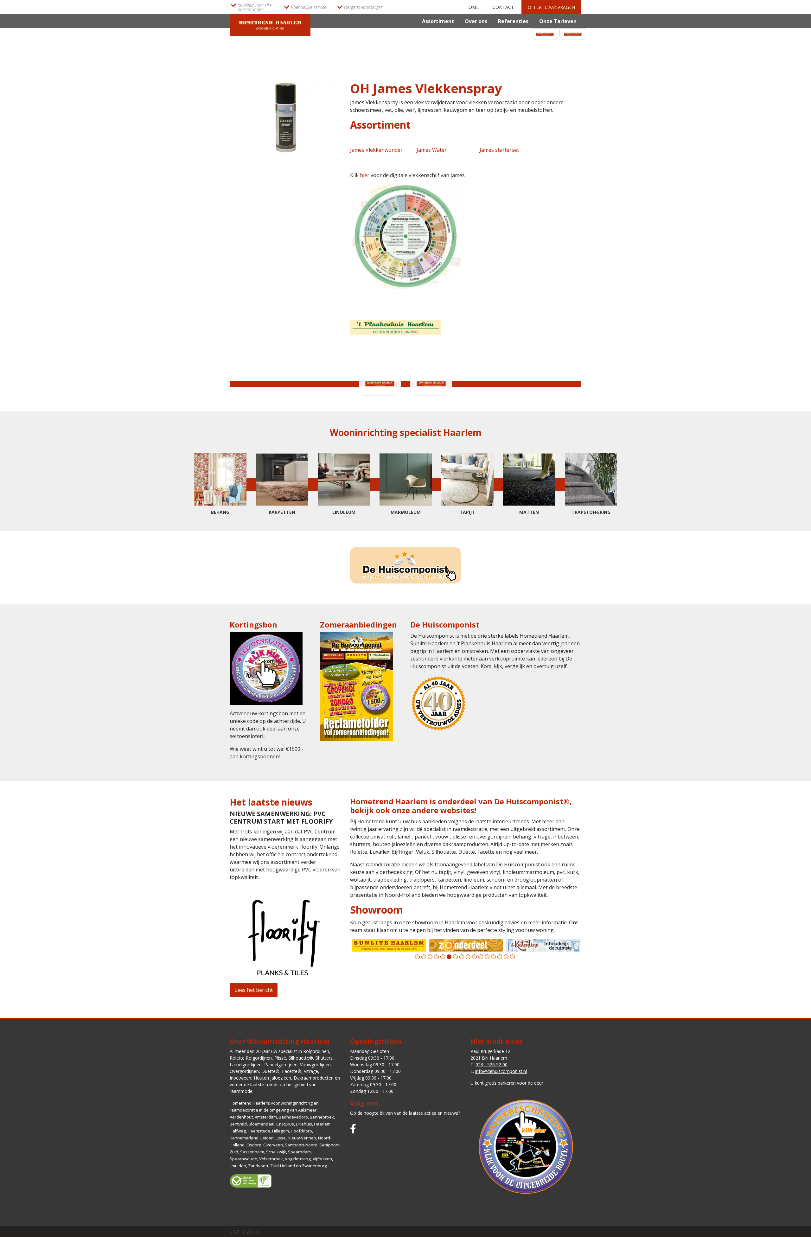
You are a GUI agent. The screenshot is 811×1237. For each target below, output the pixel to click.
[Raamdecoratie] (544, 33)
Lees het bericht (253, 989)
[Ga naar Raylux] (543, 945)
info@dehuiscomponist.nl (501, 1071)
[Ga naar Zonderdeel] (389, 945)
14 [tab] (499, 956)
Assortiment (438, 21)
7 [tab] (455, 956)
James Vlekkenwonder (376, 149)
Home (472, 7)
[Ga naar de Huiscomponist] (405, 565)
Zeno (252, 1231)
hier (365, 175)
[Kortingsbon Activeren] (266, 669)
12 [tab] (487, 956)
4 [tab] (436, 956)
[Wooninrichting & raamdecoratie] (572, 33)
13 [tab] (493, 956)
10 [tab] (474, 956)
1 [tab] (417, 956)
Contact (503, 7)
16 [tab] (512, 956)
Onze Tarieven (558, 21)
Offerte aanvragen (551, 7)
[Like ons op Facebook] (353, 1128)
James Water (431, 149)
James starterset (499, 149)
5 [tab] (442, 956)
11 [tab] (480, 956)
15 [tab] (506, 956)
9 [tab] (468, 956)
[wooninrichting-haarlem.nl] (270, 24)
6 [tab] (449, 956)
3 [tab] (430, 956)
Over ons (476, 21)
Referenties (513, 21)
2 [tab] (423, 956)
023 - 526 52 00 (492, 1065)
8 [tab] (461, 956)
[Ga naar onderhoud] (395, 326)
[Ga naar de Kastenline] (466, 945)
